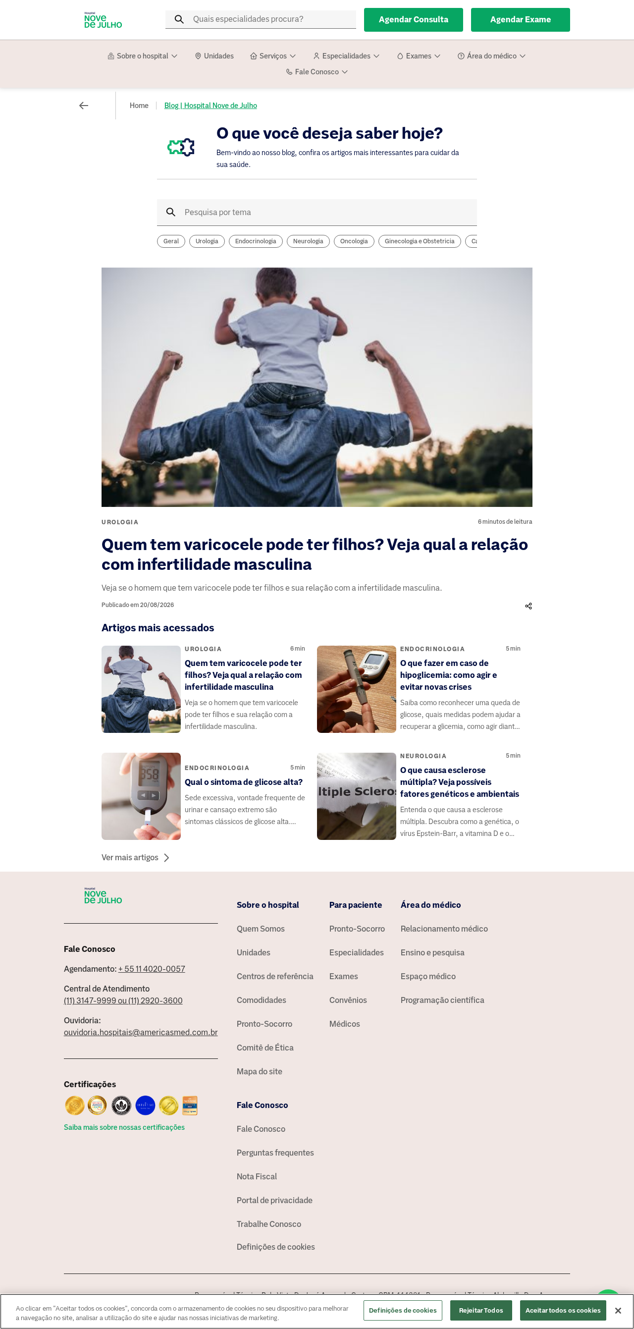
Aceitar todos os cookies (563, 1310)
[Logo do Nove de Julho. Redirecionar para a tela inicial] (103, 20)
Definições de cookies (276, 1247)
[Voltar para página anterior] (84, 105)
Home (139, 105)
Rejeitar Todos (481, 1310)
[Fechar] (618, 1311)
